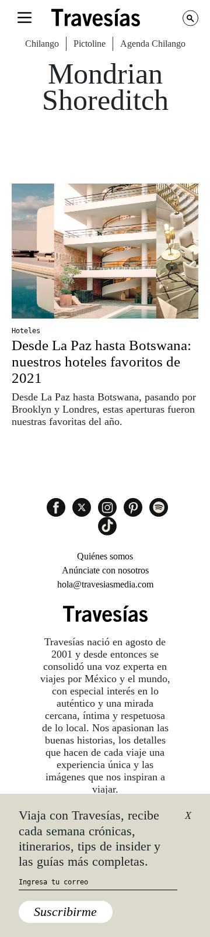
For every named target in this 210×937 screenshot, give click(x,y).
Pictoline (90, 44)
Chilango (42, 44)
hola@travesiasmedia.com (105, 584)
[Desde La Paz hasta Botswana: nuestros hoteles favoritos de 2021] (105, 251)
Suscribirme (65, 911)
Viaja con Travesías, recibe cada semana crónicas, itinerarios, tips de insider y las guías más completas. (89, 838)
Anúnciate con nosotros (105, 570)
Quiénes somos (105, 556)
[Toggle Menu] (24, 17)
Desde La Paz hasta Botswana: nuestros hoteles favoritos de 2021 (101, 361)
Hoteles (26, 331)
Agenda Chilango (153, 44)
